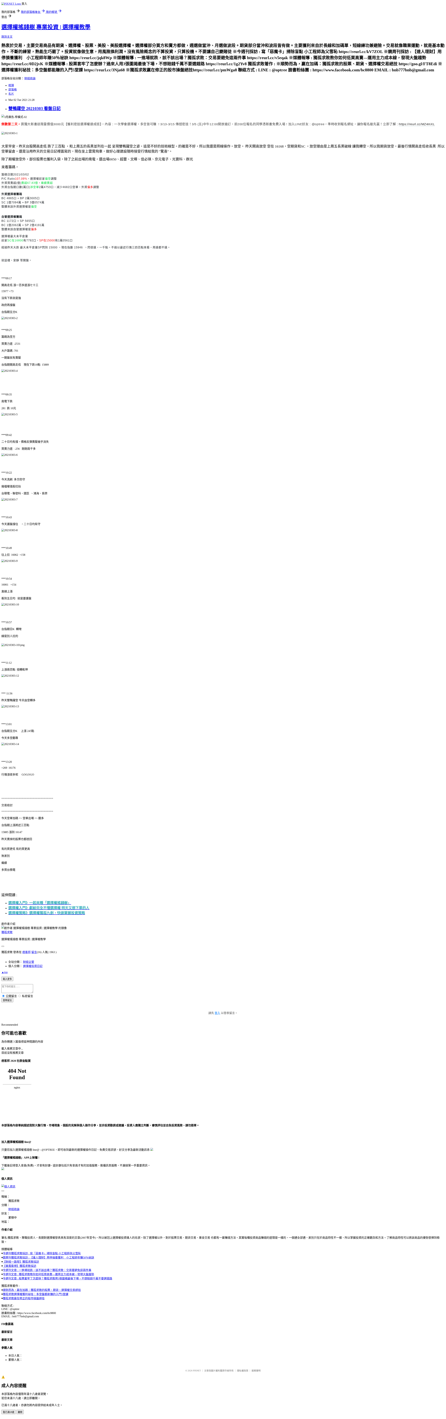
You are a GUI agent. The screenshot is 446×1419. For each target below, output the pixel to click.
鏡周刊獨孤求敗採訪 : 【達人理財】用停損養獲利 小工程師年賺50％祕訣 (48, 1257)
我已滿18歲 (8, 1412)
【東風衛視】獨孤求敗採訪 (19, 1265)
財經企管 (28, 961)
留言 (34, 952)
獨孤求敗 (7, 932)
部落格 (12, 89)
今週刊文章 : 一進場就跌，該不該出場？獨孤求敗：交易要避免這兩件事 (47, 1270)
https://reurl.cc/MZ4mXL (417, 124)
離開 (20, 1412)
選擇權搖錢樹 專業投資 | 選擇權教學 (45, 27)
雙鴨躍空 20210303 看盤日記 (34, 108)
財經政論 (30, 78)
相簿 (11, 85)
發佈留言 (7, 1000)
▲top (4, 972)
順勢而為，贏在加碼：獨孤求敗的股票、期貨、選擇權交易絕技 (42, 1290)
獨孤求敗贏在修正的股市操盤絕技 (24, 1298)
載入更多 (7, 979)
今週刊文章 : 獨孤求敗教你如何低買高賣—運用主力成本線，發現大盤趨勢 (48, 1274)
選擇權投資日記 (33, 966)
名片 (11, 93)
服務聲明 (256, 1370)
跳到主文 (7, 36)
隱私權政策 (242, 1370)
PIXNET (197, 1370)
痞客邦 (26, 952)
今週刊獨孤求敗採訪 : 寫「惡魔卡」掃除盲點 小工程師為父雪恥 (42, 1253)
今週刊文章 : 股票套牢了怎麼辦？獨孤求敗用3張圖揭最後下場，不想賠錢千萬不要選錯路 (57, 1278)
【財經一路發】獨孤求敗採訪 (21, 1261)
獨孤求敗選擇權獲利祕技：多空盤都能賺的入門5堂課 (35, 1294)
